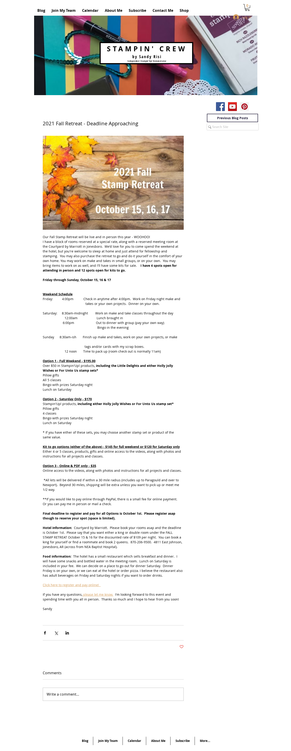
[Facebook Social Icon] (220, 106)
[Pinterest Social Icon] (244, 106)
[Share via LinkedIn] (67, 633)
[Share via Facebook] (45, 633)
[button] (247, 7)
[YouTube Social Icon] (232, 106)
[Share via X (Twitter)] (56, 633)
